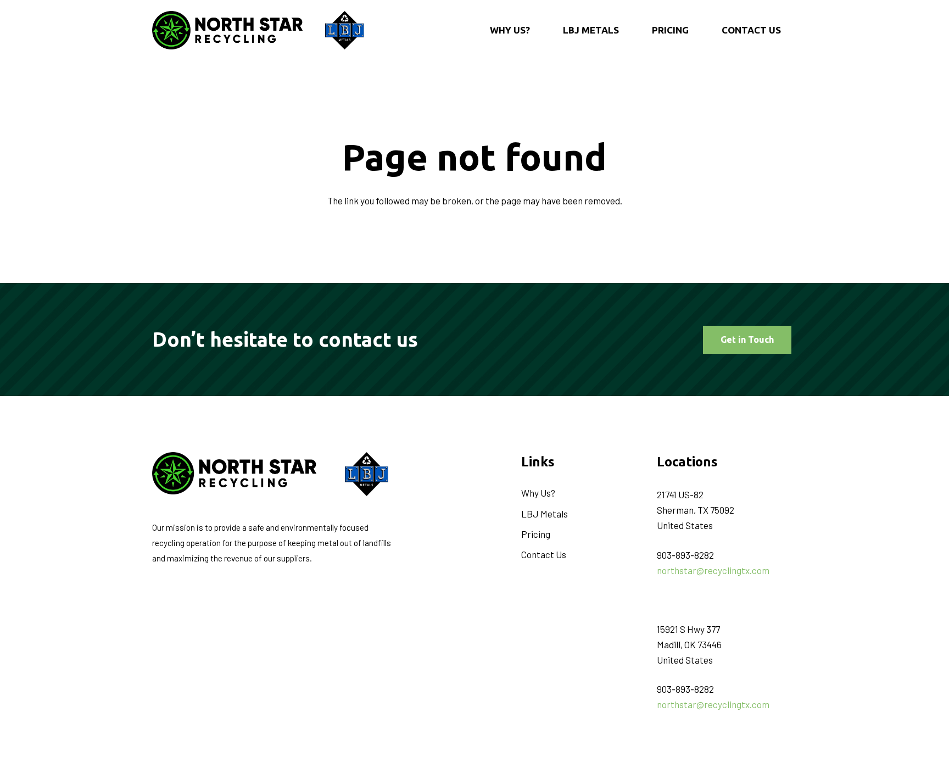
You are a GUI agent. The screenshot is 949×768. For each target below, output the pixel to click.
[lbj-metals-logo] (344, 30)
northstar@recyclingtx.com (713, 570)
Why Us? (538, 492)
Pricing (535, 533)
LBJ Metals (544, 513)
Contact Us (543, 554)
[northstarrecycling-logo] (227, 30)
